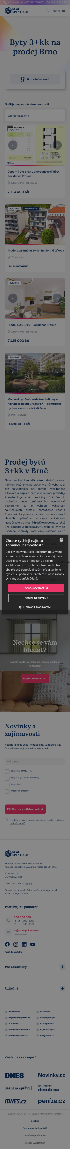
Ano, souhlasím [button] (36, 588)
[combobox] (61, 540)
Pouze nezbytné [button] (36, 598)
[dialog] (35, 574)
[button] (35, 607)
